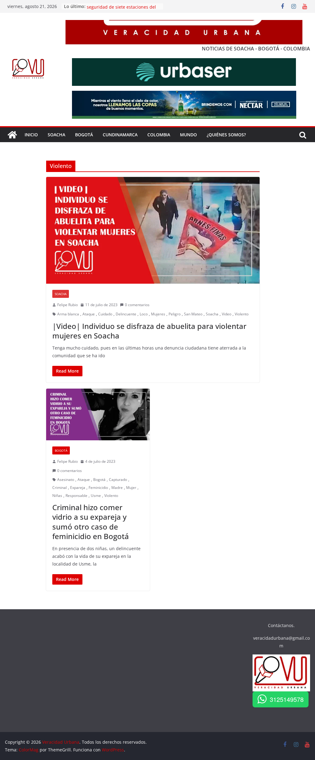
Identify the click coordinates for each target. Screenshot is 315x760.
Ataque (88, 314)
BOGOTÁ (84, 135)
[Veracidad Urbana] (12, 134)
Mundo (188, 135)
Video (226, 314)
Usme (96, 495)
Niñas (57, 495)
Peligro (175, 314)
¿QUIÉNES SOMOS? (226, 135)
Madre (117, 487)
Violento (242, 314)
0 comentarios (137, 304)
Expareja (77, 487)
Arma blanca (68, 314)
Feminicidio (98, 487)
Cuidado (105, 314)
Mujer (131, 487)
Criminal (59, 487)
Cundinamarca (120, 135)
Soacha (60, 294)
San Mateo (193, 314)
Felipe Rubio (67, 304)
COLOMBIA (158, 135)
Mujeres (158, 314)
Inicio (31, 135)
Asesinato (65, 479)
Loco (144, 314)
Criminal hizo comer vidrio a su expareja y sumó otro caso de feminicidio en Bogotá (90, 521)
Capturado (118, 479)
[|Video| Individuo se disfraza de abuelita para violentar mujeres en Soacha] (153, 230)
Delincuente (126, 314)
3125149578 (287, 699)
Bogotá (61, 450)
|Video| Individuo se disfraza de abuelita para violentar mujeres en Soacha (149, 331)
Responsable (76, 495)
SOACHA (56, 135)
